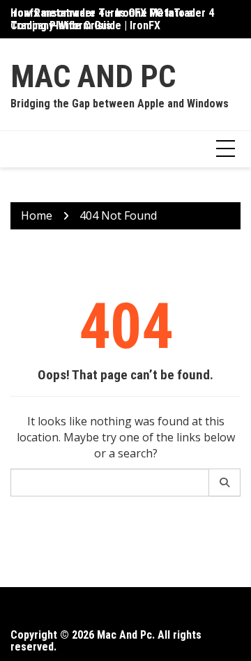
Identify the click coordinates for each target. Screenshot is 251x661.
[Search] (225, 482)
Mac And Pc (93, 76)
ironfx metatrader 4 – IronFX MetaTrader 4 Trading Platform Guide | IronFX (112, 19)
